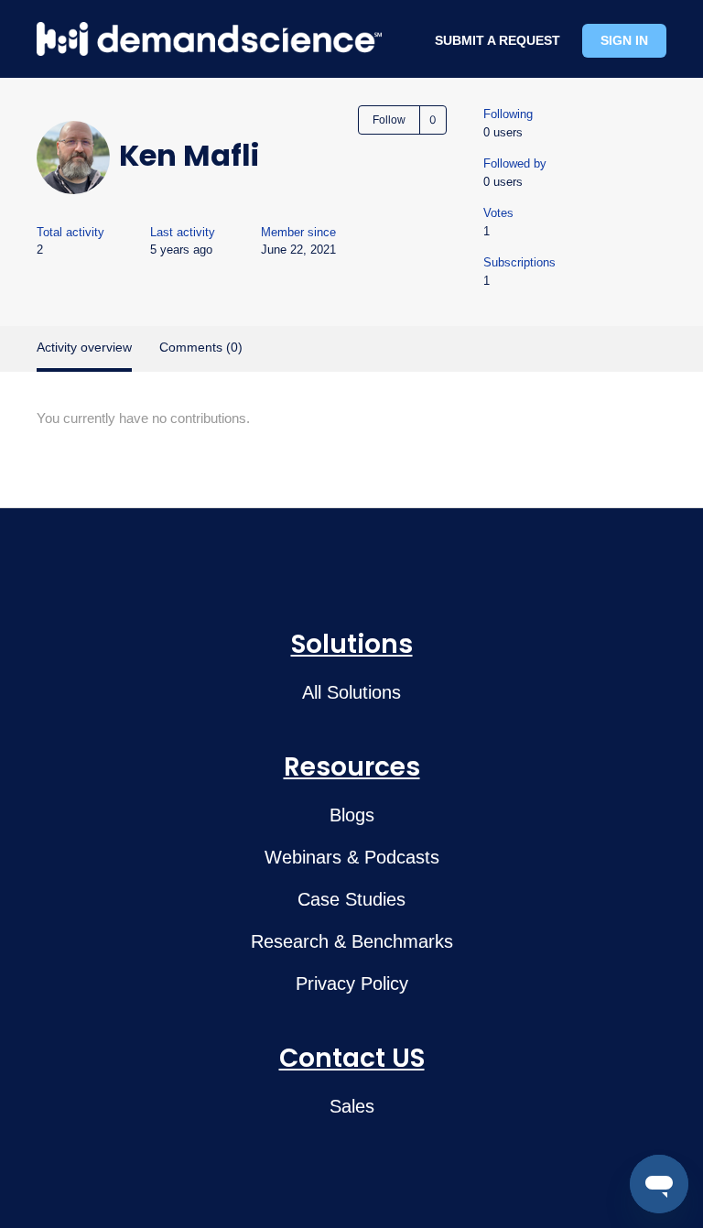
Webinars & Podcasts (352, 857)
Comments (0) (201, 347)
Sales (352, 1106)
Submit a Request (497, 40)
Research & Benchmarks (352, 941)
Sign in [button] (624, 40)
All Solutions (351, 692)
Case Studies (351, 899)
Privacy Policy (352, 983)
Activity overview (84, 347)
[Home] (209, 39)
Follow (389, 120)
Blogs (352, 815)
